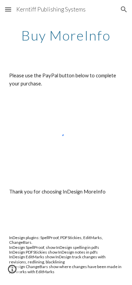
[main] (66, 35)
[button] (8, 9)
